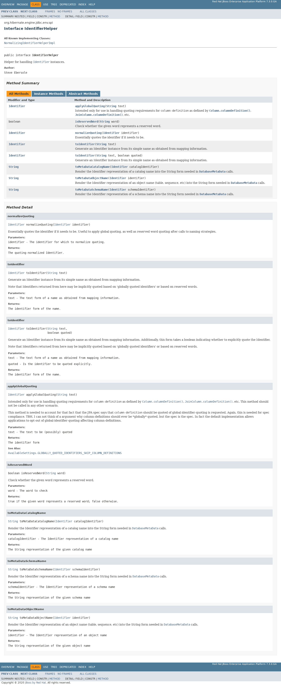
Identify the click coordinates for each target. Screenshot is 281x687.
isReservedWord (86, 121)
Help (92, 4)
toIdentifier (85, 144)
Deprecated (68, 4)
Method (54, 16)
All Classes (88, 11)
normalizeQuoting (88, 132)
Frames (50, 11)
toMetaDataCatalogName (92, 166)
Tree (54, 4)
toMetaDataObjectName (91, 178)
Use (45, 4)
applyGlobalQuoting (90, 106)
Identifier (17, 106)
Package (22, 4)
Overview (7, 4)
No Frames (65, 11)
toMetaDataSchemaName (91, 189)
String (111, 106)
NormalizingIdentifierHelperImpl (29, 43)
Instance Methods (48, 93)
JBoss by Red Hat (35, 682)
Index (82, 4)
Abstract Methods (83, 93)
